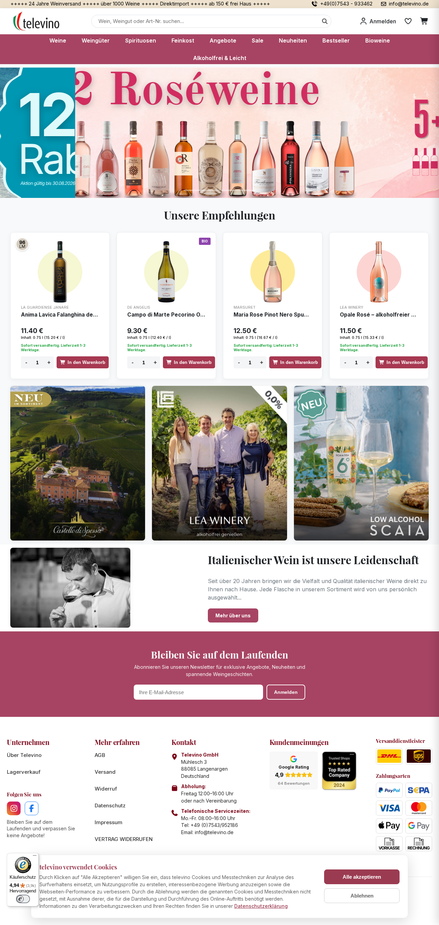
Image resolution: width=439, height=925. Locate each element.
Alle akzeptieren (362, 877)
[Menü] (35, 857)
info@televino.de (214, 832)
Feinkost (182, 40)
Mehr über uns (233, 615)
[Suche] (324, 21)
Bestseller (336, 40)
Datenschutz (110, 805)
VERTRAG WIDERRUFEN (124, 839)
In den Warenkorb (86, 362)
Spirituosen (140, 40)
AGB (100, 755)
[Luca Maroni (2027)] (22, 244)
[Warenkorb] (424, 21)
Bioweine (377, 40)
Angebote (223, 40)
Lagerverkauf (23, 772)
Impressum (108, 822)
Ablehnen (362, 896)
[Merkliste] (408, 21)
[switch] (23, 899)
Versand (105, 772)
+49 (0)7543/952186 (214, 825)
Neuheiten (293, 40)
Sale (257, 40)
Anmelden (286, 692)
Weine (57, 40)
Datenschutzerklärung (261, 906)
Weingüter (96, 40)
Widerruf (106, 788)
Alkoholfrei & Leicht (219, 58)
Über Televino (24, 755)
